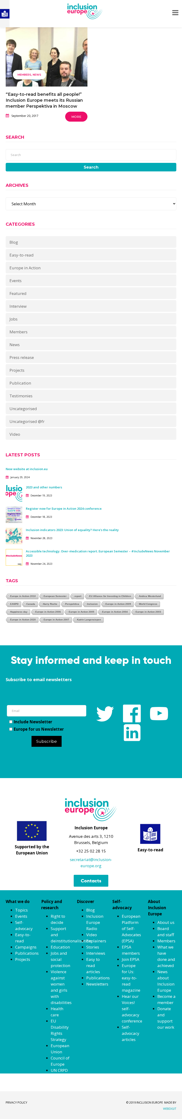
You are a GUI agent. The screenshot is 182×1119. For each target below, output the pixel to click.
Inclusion (92, 604)
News (37, 74)
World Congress (148, 604)
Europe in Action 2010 (23, 596)
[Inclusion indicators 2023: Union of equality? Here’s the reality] (14, 535)
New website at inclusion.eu (27, 469)
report (77, 596)
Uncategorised (23, 408)
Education (60, 947)
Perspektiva (72, 604)
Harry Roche (50, 604)
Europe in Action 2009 (118, 604)
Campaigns (25, 947)
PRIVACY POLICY (16, 1103)
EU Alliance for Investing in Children (110, 596)
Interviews (95, 953)
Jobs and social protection (60, 959)
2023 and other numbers (44, 487)
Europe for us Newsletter (39, 729)
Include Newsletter (33, 722)
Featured (18, 293)
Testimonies (20, 396)
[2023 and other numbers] (14, 492)
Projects (16, 370)
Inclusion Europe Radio (94, 922)
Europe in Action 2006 (48, 611)
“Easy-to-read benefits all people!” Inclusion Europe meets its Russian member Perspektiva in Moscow (44, 100)
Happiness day (18, 611)
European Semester (55, 596)
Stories (92, 947)
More (76, 117)
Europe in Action (25, 268)
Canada (30, 604)
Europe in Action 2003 (148, 611)
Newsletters (97, 984)
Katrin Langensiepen (89, 619)
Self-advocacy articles (130, 1033)
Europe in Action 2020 (23, 619)
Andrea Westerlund (150, 596)
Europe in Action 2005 (81, 611)
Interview (18, 306)
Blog (13, 242)
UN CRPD (59, 1070)
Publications (27, 953)
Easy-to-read (21, 255)
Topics (21, 910)
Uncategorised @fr (27, 421)
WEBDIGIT (169, 1109)
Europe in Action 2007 (56, 619)
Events (15, 280)
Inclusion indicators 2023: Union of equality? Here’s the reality (72, 530)
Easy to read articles (93, 965)
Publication (20, 383)
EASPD (14, 604)
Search (91, 167)
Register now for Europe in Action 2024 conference (64, 508)
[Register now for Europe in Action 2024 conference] (14, 514)
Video (14, 434)
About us (165, 922)
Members (24, 74)
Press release (21, 357)
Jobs (13, 319)
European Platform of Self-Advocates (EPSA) (131, 928)
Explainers (96, 941)
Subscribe (46, 741)
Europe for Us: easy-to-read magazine (131, 978)
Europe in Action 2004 (115, 611)
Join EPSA (130, 959)
